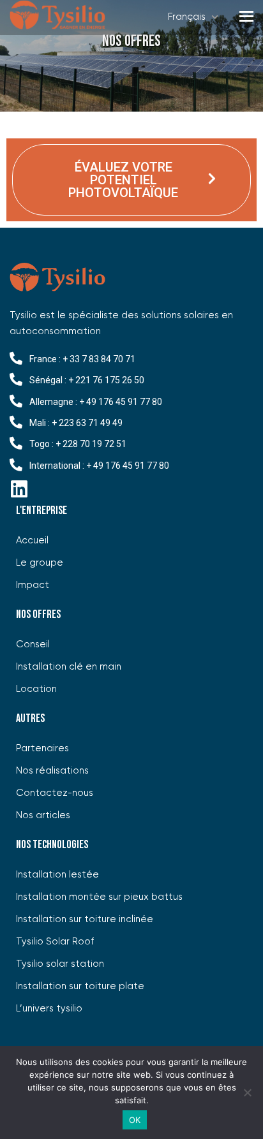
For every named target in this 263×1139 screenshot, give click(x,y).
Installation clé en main (68, 667)
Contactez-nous (54, 793)
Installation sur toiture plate (80, 986)
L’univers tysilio (49, 1008)
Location (36, 689)
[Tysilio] (57, 17)
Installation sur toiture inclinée (84, 919)
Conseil (33, 644)
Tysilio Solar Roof (55, 941)
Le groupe (39, 563)
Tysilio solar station (60, 964)
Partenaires (42, 748)
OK (135, 1120)
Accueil (32, 540)
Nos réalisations (52, 770)
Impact (32, 585)
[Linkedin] (19, 489)
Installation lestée (57, 874)
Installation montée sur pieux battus (99, 897)
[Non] (247, 1092)
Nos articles (43, 815)
